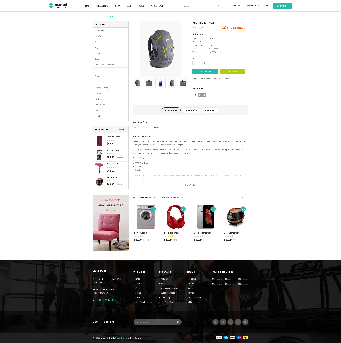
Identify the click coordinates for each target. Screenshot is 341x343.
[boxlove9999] (218, 279)
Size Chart (210, 110)
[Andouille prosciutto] (99, 154)
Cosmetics (99, 70)
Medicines (98, 116)
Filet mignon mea (106, 16)
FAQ (162, 283)
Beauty (97, 59)
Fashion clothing (101, 87)
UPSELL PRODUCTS (172, 197)
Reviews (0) (191, 110)
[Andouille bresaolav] (99, 141)
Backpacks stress (114, 164)
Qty (193, 58)
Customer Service (194, 297)
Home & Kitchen (101, 105)
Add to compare (225, 79)
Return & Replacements (143, 302)
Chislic (202, 95)
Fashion (98, 76)
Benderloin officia (171, 233)
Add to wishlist (205, 79)
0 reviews (205, 28)
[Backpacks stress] (99, 168)
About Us (164, 278)
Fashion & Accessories (104, 82)
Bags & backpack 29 (103, 53)
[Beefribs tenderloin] (205, 217)
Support (191, 288)
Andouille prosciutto (115, 150)
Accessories (100, 30)
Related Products (144, 197)
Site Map (191, 292)
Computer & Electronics (104, 64)
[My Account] (266, 5)
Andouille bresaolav (115, 136)
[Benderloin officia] (175, 217)
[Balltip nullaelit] (146, 217)
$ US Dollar (236, 5)
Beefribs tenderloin (202, 233)
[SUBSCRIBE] (178, 322)
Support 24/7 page (168, 292)
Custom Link (139, 297)
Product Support (167, 297)
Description (171, 110)
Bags (97, 47)
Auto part (99, 36)
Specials (138, 292)
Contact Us (192, 278)
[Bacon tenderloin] (99, 181)
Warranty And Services (169, 288)
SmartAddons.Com (121, 338)
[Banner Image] (111, 222)
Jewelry (98, 110)
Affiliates (138, 288)
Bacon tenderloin (113, 177)
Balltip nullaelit (140, 233)
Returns (191, 283)
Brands (137, 278)
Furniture (98, 99)
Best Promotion (167, 302)
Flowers (98, 93)
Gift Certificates (140, 283)
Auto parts (99, 42)
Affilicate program (195, 302)
